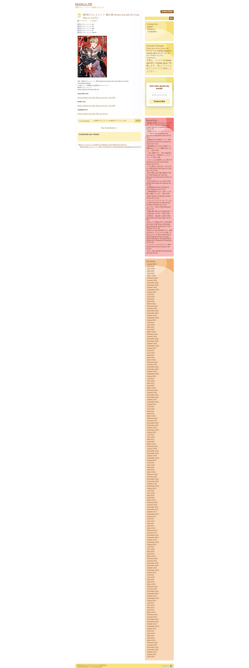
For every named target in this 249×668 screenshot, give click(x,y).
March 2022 (151, 388)
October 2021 (152, 400)
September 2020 (153, 430)
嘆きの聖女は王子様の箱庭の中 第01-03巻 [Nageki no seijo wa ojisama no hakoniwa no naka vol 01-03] (158, 176)
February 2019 (152, 474)
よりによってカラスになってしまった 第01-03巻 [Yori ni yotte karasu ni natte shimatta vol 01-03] (159, 203)
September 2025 (153, 290)
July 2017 (150, 519)
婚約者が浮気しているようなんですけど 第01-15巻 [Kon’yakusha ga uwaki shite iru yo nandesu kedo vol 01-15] (159, 126)
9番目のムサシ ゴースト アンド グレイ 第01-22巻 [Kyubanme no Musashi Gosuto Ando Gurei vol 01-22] (158, 134)
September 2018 (153, 486)
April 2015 (150, 582)
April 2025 (150, 301)
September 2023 (153, 346)
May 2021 (150, 411)
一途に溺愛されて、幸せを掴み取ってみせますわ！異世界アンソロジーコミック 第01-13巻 (159, 155)
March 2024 (151, 332)
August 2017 (151, 516)
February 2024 (152, 334)
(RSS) (83, 666)
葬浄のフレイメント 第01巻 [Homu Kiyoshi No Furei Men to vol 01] (111, 16)
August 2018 (151, 488)
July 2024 (150, 322)
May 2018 (150, 495)
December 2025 (153, 283)
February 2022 (152, 390)
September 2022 (153, 374)
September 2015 (153, 570)
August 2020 (151, 432)
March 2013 (151, 640)
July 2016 (150, 547)
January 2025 (152, 308)
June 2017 (151, 521)
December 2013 (153, 619)
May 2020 (150, 439)
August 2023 (151, 348)
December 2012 (153, 647)
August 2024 (151, 320)
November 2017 (153, 509)
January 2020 (152, 449)
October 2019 (152, 456)
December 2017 (153, 507)
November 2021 (153, 397)
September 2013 (153, 626)
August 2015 (151, 572)
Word (101, 665)
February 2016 (152, 558)
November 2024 (153, 313)
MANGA (94, 20)
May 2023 (150, 355)
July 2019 (150, 463)
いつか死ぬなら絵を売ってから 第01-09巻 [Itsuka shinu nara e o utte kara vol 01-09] (159, 168)
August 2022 (151, 376)
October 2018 (152, 484)
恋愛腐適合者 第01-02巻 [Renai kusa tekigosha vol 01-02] (157, 188)
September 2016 (153, 542)
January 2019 (152, 477)
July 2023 (150, 350)
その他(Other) (152, 32)
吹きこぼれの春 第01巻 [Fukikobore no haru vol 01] (159, 252)
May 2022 (150, 383)
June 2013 (151, 633)
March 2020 (151, 444)
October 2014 (152, 596)
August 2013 (151, 629)
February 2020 (152, 446)
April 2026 (150, 273)
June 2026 (151, 269)
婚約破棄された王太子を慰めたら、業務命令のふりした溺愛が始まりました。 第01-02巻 (159, 148)
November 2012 (153, 650)
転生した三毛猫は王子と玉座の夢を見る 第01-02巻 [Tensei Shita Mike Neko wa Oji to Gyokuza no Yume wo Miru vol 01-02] (159, 225)
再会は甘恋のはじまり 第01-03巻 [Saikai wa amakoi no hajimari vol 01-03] (158, 183)
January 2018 (152, 505)
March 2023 (151, 360)
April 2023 (150, 357)
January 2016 (152, 561)
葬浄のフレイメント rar (102, 120)
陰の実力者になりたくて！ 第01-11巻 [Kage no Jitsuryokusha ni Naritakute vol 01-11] (110, 147)
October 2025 (152, 287)
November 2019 (153, 453)
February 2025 (152, 306)
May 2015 (150, 579)
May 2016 (150, 551)
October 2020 (152, 428)
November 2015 (153, 565)
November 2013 (153, 622)
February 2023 (152, 362)
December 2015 (153, 563)
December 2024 (153, 311)
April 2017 (150, 526)
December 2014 (153, 591)
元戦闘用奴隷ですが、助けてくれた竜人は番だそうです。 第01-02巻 (159, 193)
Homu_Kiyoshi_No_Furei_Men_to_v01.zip (92, 114)
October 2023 (152, 343)
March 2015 (151, 584)
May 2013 (150, 636)
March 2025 (151, 304)
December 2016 (153, 535)
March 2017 (151, 528)
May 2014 (150, 608)
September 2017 (153, 514)
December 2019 (153, 451)
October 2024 (152, 315)
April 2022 (150, 386)
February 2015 (152, 587)
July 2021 (150, 407)
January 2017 (152, 533)
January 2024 (152, 336)
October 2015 (152, 568)
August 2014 (151, 601)
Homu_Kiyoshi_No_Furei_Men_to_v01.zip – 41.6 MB (96, 98)
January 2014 (152, 617)
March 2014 (151, 612)
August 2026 (151, 264)
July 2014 (150, 603)
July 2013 (150, 631)
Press (105, 665)
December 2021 (153, 395)
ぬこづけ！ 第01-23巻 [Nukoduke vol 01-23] (158, 208)
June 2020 (151, 437)
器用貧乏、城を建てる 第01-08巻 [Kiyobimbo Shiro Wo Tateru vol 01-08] (158, 218)
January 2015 (152, 589)
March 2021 (151, 416)
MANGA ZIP (81, 665)
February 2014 (152, 615)
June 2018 (151, 493)
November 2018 (153, 481)
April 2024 (150, 329)
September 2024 (153, 318)
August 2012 (151, 654)
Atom (87, 666)
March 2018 (151, 500)
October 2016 (152, 540)
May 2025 (150, 299)
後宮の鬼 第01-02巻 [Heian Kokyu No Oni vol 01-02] (158, 197)
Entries (79, 666)
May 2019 (150, 467)
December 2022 (153, 367)
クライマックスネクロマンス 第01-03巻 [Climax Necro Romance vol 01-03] (159, 247)
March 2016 (151, 556)
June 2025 (151, 297)
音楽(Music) (151, 29)
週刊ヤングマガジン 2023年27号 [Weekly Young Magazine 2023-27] (103, 145)
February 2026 (152, 278)
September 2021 (153, 402)
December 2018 (153, 479)
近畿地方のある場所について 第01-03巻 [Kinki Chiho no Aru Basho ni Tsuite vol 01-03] (159, 142)
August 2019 (151, 460)
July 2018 (150, 491)
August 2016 (151, 544)
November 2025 (153, 285)
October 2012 (152, 652)
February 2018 (152, 502)
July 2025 (150, 294)
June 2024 (151, 325)
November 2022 (153, 369)
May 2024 (150, 327)
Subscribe (159, 101)
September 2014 (153, 598)
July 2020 (150, 435)
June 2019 (151, 465)
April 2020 (150, 442)
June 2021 (151, 409)
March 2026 (151, 276)
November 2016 (153, 537)
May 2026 (150, 271)
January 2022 (152, 393)
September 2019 (153, 458)
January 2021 (152, 421)
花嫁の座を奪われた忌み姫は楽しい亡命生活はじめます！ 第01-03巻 (159, 212)
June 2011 (151, 657)
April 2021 (150, 414)
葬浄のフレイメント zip (118, 120)
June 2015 (151, 577)
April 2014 (150, 610)
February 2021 (152, 418)
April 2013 (150, 638)
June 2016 (151, 549)
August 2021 (151, 404)
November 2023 (153, 341)
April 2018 (150, 498)
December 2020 (153, 423)
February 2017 (152, 530)
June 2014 (151, 605)
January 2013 (152, 645)
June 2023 (151, 353)
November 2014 (153, 594)
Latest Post (167, 11)
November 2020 (153, 425)
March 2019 (151, 472)
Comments (95, 666)
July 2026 (150, 266)
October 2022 (152, 371)
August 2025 (151, 292)
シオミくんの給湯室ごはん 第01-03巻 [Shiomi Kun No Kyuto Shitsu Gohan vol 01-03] (159, 162)
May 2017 (150, 523)
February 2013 (152, 643)
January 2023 (152, 364)
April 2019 (150, 470)
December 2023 (153, 339)
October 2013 (152, 624)
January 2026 (152, 280)
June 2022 (151, 381)
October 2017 (152, 512)
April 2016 (150, 554)
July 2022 (150, 379)
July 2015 (150, 575)
